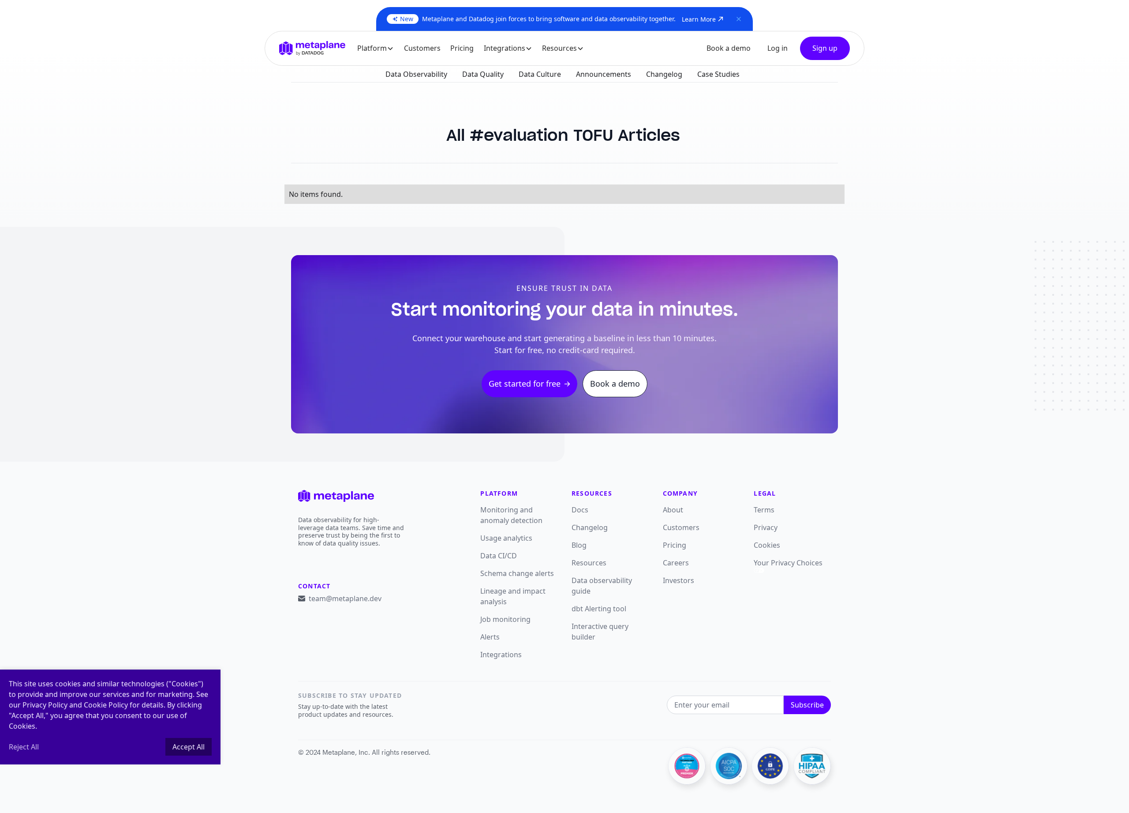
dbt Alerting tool (599, 609)
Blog (579, 545)
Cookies (767, 545)
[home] (312, 48)
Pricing (462, 48)
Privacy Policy (44, 705)
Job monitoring (505, 619)
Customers (422, 48)
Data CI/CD (498, 556)
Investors (678, 580)
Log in (777, 48)
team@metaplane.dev (345, 598)
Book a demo (729, 48)
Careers (676, 563)
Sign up (824, 48)
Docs (580, 510)
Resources (589, 563)
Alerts (490, 637)
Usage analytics (506, 538)
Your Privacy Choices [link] (788, 563)
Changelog (590, 527)
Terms (764, 510)
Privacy (766, 527)
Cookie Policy (106, 705)
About (673, 510)
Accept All (188, 747)
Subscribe (807, 705)
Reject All (24, 747)
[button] (375, 48)
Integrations (501, 654)
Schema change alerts (517, 573)
